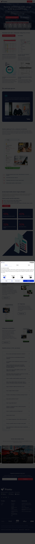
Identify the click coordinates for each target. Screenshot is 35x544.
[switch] (13, 277)
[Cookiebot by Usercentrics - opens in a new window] (30, 262)
